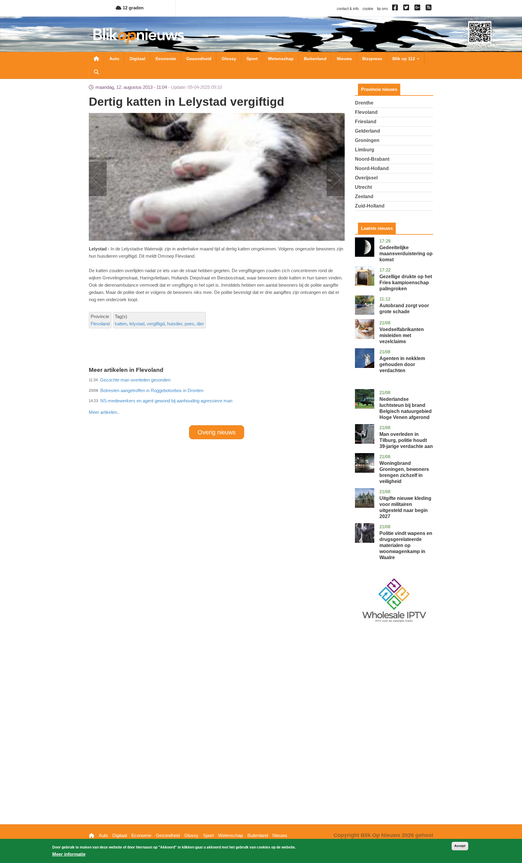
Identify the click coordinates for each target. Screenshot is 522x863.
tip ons (382, 9)
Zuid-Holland (370, 205)
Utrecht (363, 187)
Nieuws (344, 58)
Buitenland (315, 58)
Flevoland (100, 323)
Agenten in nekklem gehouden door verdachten (402, 364)
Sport (252, 58)
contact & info (348, 9)
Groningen (367, 140)
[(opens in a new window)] (396, 9)
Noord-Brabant (372, 159)
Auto (114, 58)
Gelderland (367, 131)
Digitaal (137, 58)
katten (121, 323)
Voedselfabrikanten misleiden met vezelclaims (401, 335)
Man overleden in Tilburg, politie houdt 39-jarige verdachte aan (406, 440)
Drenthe (364, 102)
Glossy (229, 58)
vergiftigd (156, 323)
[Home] (138, 36)
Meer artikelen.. (104, 412)
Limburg (364, 149)
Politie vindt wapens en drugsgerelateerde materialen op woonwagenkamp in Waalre (405, 545)
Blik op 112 (404, 58)
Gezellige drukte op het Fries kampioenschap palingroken (405, 282)
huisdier (174, 323)
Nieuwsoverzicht (96, 58)
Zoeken (96, 72)
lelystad (136, 323)
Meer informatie (68, 854)
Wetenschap (281, 58)
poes (189, 323)
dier (200, 323)
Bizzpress (372, 58)
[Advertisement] (217, 399)
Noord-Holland (372, 168)
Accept (460, 846)
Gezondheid (198, 58)
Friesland (365, 121)
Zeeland (364, 196)
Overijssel (366, 177)
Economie (166, 58)
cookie (367, 9)
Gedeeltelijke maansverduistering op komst (406, 253)
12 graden (132, 7)
